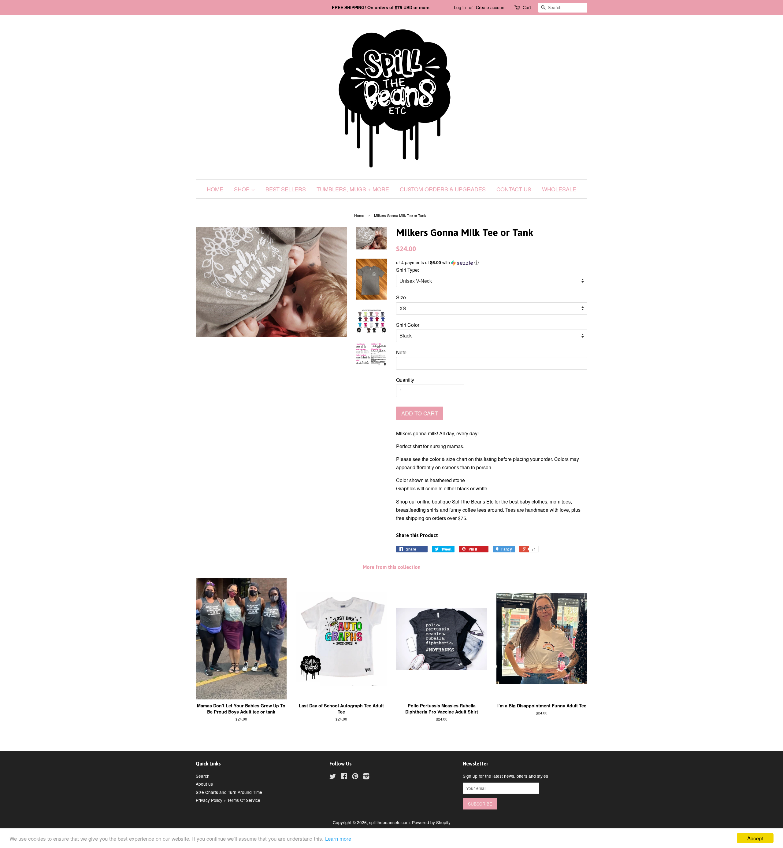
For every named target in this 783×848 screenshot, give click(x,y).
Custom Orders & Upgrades (443, 189)
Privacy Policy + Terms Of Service (228, 800)
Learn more (338, 838)
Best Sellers (285, 189)
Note (401, 352)
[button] (491, 262)
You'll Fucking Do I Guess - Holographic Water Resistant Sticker (76, 822)
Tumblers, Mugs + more (353, 189)
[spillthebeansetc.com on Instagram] (366, 777)
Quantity (405, 379)
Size (401, 297)
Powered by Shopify (431, 822)
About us (204, 784)
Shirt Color (407, 324)
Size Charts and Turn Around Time (229, 792)
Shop (242, 189)
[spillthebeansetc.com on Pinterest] (355, 777)
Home (215, 189)
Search (203, 776)
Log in (460, 7)
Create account (491, 7)
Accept (755, 838)
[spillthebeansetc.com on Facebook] (343, 777)
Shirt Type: (407, 269)
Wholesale (559, 189)
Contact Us (513, 189)
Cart (527, 7)
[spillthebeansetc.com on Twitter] (332, 777)
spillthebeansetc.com (389, 822)
